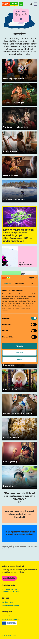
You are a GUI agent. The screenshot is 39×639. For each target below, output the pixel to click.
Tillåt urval (19, 353)
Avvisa (19, 359)
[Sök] (31, 4)
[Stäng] (21, 19)
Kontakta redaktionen (10, 605)
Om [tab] (32, 283)
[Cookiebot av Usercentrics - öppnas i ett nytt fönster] (28, 278)
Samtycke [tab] (7, 283)
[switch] (34, 324)
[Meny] (35, 4)
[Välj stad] (21, 4)
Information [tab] (19, 283)
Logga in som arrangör (10, 619)
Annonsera (6, 616)
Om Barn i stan (7, 602)
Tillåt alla (19, 346)
